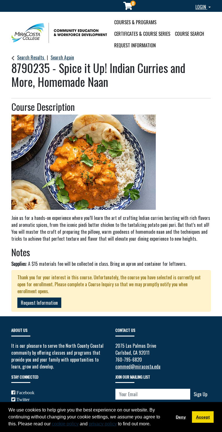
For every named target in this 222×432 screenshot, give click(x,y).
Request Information (135, 45)
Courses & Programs (135, 22)
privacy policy (103, 423)
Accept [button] (203, 417)
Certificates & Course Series (142, 33)
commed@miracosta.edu (137, 366)
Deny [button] (181, 417)
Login (201, 6)
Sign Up (200, 394)
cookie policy (65, 423)
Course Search (189, 33)
